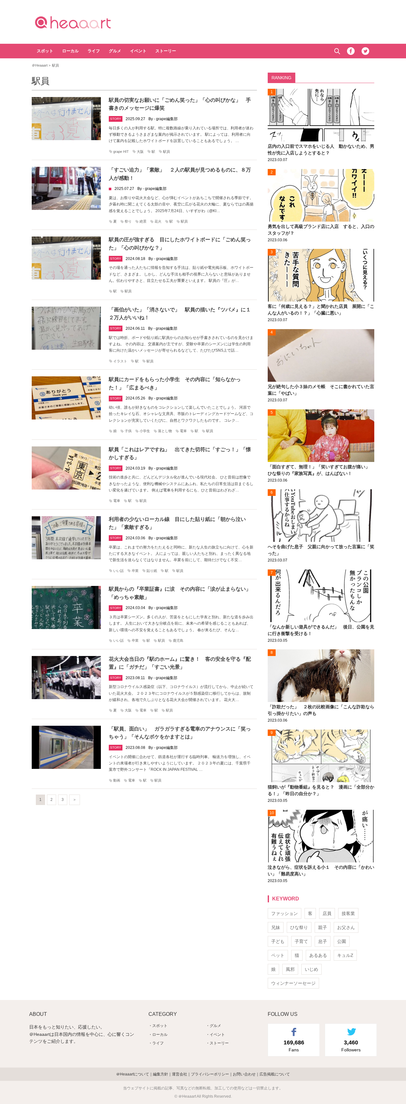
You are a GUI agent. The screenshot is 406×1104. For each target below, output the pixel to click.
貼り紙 (152, 571)
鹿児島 (178, 640)
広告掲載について (274, 1074)
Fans (294, 1045)
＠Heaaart (84, 22)
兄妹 (275, 927)
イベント (138, 51)
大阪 (140, 151)
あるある (318, 955)
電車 (183, 431)
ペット (278, 955)
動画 (116, 780)
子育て (301, 941)
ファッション (284, 913)
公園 (341, 941)
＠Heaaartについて (132, 1074)
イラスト (120, 361)
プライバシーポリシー (210, 1074)
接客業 (348, 913)
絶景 (143, 221)
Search (337, 51)
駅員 (166, 151)
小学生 (145, 431)
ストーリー (165, 51)
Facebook (351, 51)
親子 (322, 927)
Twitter (365, 51)
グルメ (115, 51)
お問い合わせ (244, 1074)
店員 (327, 913)
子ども (278, 941)
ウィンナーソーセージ (293, 983)
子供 (128, 431)
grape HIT (121, 151)
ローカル (70, 51)
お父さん (346, 927)
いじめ (311, 969)
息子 (322, 941)
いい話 (118, 571)
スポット (45, 51)
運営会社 (179, 1074)
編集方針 (160, 1074)
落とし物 (165, 431)
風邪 (290, 969)
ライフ (94, 51)
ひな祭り (299, 927)
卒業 (135, 571)
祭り (128, 221)
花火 (157, 221)
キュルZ (345, 955)
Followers (351, 1045)
